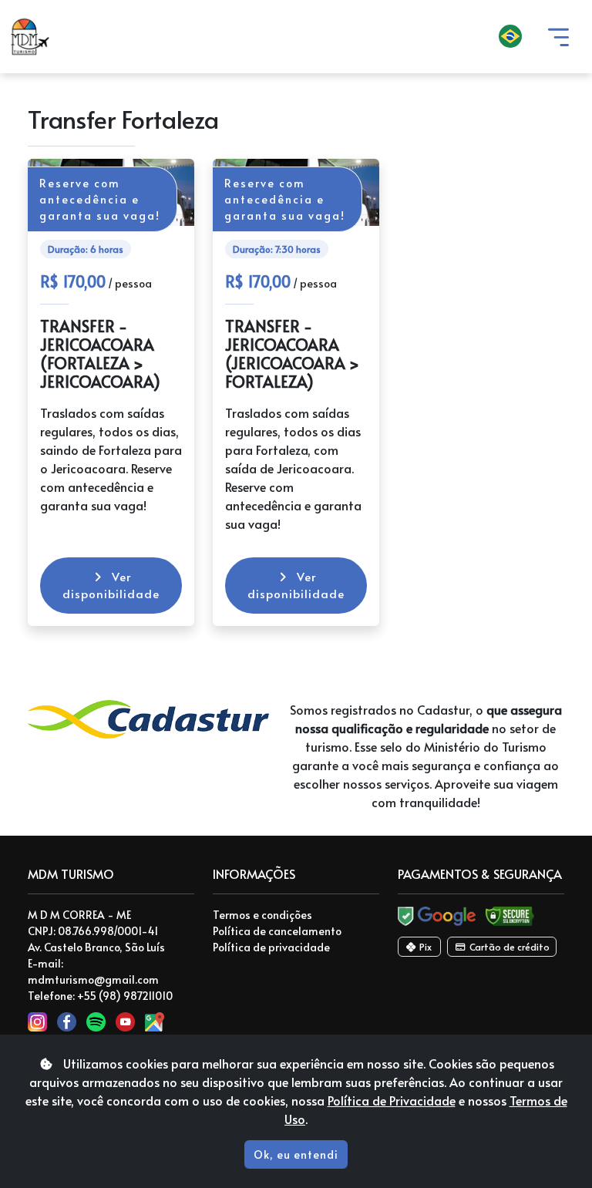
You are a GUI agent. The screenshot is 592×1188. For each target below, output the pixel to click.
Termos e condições (262, 914)
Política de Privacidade (392, 1100)
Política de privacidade (271, 947)
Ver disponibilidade (111, 585)
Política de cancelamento (277, 931)
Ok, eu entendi (296, 1154)
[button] (299, 37)
